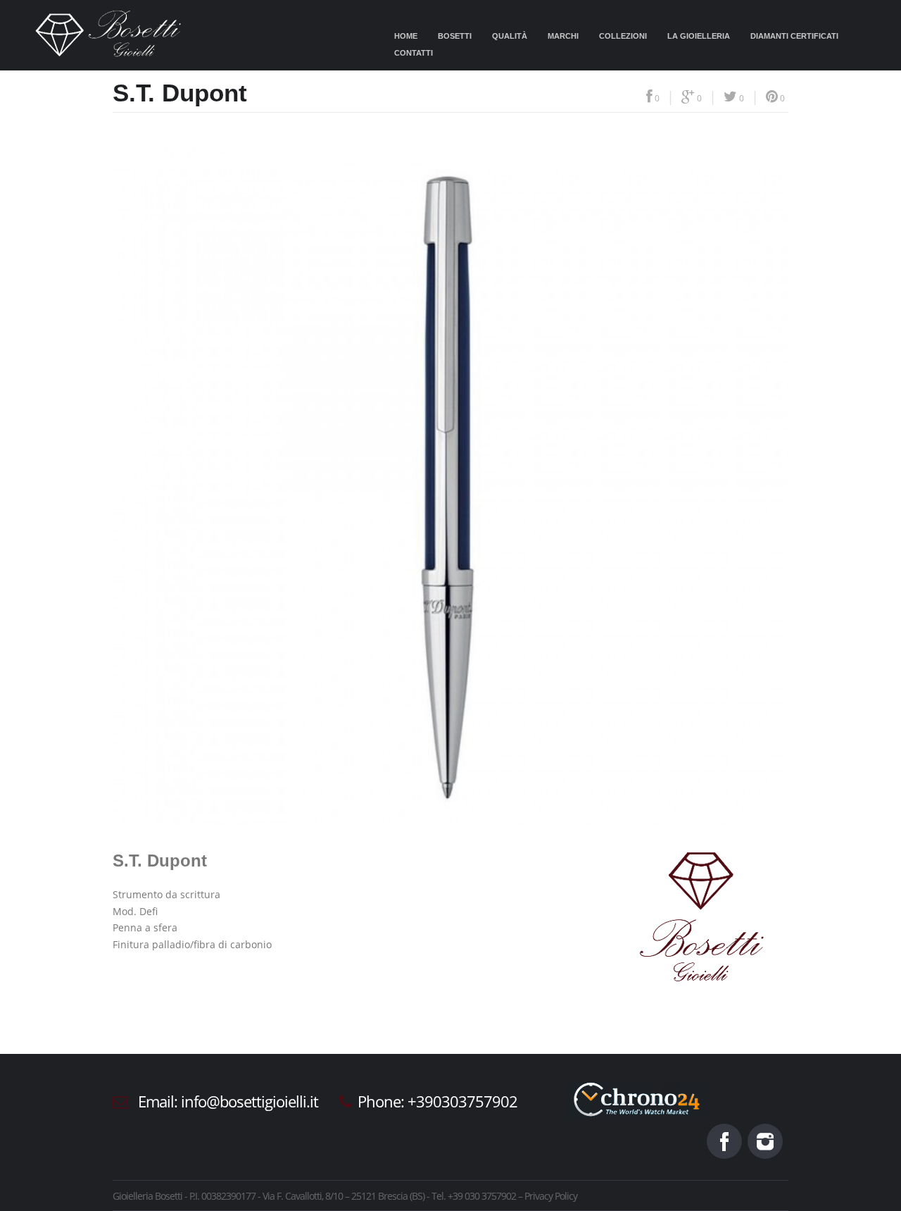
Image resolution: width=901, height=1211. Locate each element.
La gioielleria (698, 36)
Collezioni (623, 36)
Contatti (413, 53)
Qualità (509, 36)
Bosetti (455, 36)
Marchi (563, 36)
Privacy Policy (550, 1196)
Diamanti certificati (794, 36)
